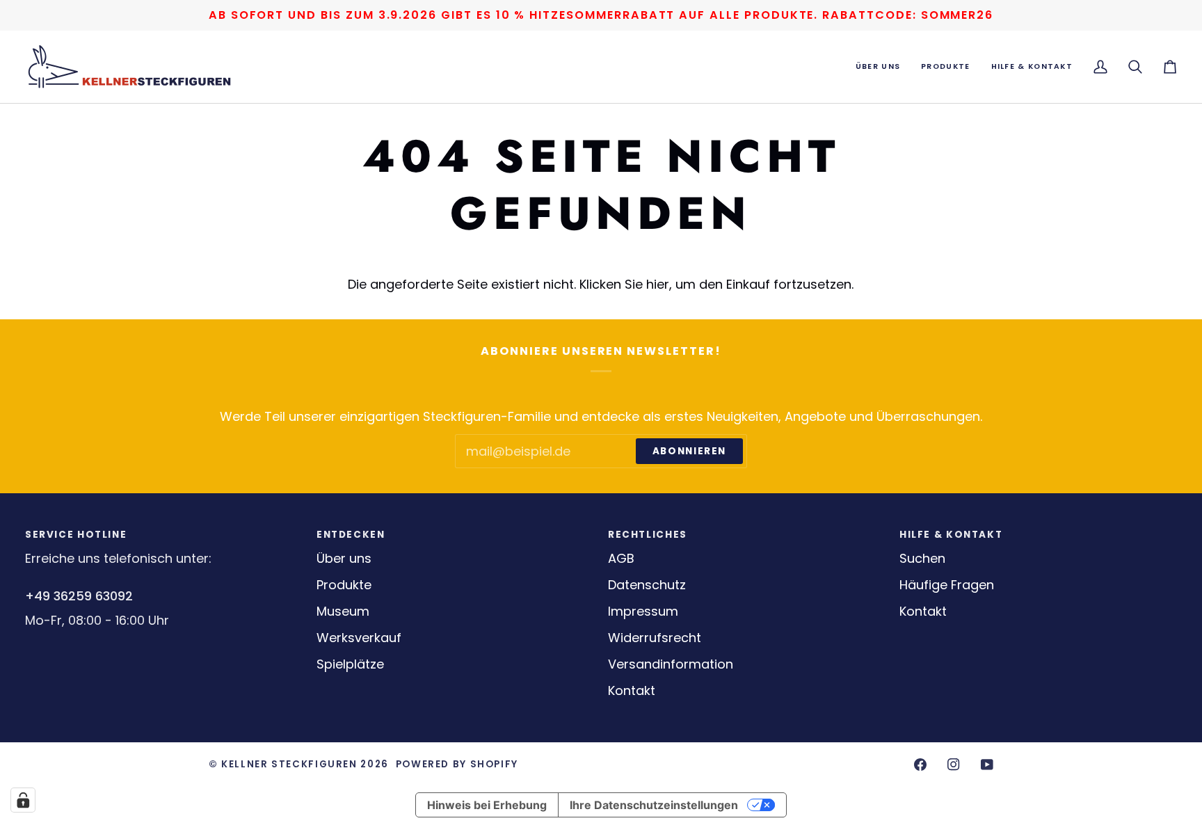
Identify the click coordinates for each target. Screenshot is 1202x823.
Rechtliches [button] (647, 534)
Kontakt (631, 690)
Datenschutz (647, 584)
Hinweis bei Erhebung (487, 805)
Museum (342, 611)
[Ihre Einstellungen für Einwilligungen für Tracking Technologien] (23, 800)
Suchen (922, 558)
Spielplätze (350, 664)
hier (657, 284)
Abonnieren (689, 451)
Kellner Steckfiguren (289, 764)
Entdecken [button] (350, 534)
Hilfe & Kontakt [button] (950, 534)
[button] (878, 67)
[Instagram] (953, 764)
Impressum (643, 611)
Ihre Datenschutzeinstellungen (654, 805)
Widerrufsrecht (654, 637)
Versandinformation (670, 664)
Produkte (343, 584)
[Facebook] (920, 764)
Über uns (343, 558)
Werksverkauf (358, 637)
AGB (621, 558)
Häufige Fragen (946, 584)
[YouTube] (987, 764)
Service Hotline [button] (76, 534)
